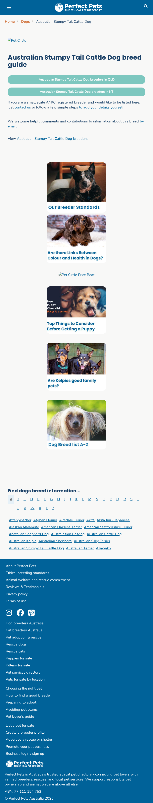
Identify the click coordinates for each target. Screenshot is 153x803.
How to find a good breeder (28, 695)
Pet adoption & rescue (23, 637)
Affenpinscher (20, 520)
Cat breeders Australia (24, 630)
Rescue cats (15, 651)
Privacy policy (16, 594)
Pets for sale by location (25, 679)
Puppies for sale (19, 658)
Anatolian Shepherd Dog (29, 534)
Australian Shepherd (55, 541)
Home (10, 21)
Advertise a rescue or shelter (29, 739)
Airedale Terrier (71, 520)
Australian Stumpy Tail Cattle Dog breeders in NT (76, 92)
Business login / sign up (25, 753)
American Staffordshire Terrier (108, 527)
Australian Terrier (80, 548)
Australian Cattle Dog (104, 534)
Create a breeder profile (25, 732)
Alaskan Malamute (24, 527)
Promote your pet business (27, 746)
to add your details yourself (101, 107)
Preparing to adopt (21, 702)
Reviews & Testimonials (25, 586)
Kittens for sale (18, 665)
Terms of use (16, 601)
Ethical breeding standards (27, 572)
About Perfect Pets (21, 566)
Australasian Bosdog (68, 534)
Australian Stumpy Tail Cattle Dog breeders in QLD (77, 79)
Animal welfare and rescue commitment (38, 579)
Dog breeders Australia (25, 623)
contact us (23, 107)
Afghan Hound (45, 520)
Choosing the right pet (24, 688)
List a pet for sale (20, 725)
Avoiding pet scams (22, 709)
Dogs (25, 21)
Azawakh (103, 548)
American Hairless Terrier (61, 527)
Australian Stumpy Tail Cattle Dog (36, 548)
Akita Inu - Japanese (113, 520)
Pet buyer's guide (20, 716)
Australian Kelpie (22, 541)
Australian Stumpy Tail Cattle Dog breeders (52, 138)
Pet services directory (23, 672)
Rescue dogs (16, 644)
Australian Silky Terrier (92, 541)
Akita (90, 520)
